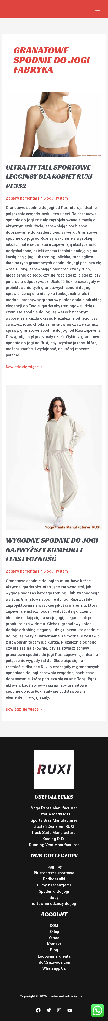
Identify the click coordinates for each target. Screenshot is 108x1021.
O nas (54, 938)
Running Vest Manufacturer (54, 845)
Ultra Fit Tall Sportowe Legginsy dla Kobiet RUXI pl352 (49, 176)
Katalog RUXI (54, 838)
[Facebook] (38, 1010)
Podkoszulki (54, 879)
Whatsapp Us (54, 968)
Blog (47, 198)
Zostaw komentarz (23, 198)
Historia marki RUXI (54, 814)
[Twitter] (48, 1010)
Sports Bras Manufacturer (54, 820)
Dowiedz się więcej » (24, 366)
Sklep (54, 931)
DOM (54, 925)
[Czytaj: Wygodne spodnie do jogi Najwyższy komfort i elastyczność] (54, 457)
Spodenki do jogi (54, 891)
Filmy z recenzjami (54, 885)
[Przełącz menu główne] (97, 9)
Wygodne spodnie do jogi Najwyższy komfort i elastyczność (52, 549)
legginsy (54, 866)
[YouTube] (69, 1010)
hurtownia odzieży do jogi (54, 903)
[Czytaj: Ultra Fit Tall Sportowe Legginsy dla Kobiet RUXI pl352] (54, 124)
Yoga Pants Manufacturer (54, 808)
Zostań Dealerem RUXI (54, 826)
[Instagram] (59, 1010)
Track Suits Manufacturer (54, 832)
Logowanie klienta (54, 956)
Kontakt (54, 944)
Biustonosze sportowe (54, 873)
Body (54, 897)
